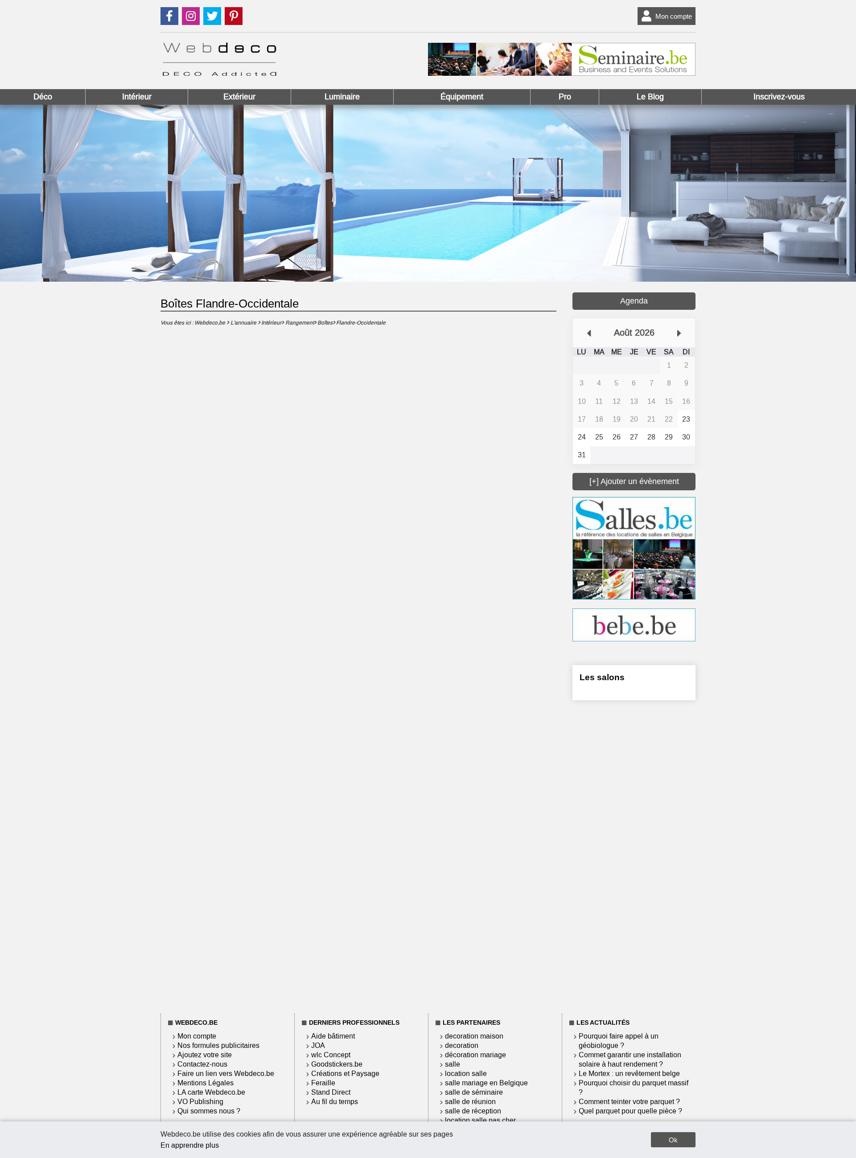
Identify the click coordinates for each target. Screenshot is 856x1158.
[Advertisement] (634, 855)
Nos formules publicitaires (218, 1045)
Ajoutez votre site (204, 1054)
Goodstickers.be (336, 1064)
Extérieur (239, 96)
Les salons (602, 677)
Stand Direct (330, 1092)
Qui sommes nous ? (208, 1111)
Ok (673, 1140)
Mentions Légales (205, 1083)
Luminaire (342, 96)
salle (452, 1064)
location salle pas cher (480, 1120)
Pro (565, 96)
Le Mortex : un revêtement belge (629, 1073)
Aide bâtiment (333, 1036)
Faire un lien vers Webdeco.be (225, 1073)
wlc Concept (330, 1054)
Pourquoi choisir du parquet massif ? (633, 1087)
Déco (42, 96)
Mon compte (673, 16)
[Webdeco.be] (219, 73)
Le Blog (650, 96)
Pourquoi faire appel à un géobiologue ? (618, 1040)
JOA (318, 1045)
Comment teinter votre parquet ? (629, 1101)
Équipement (461, 96)
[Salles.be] (634, 597)
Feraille (323, 1083)
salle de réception (473, 1111)
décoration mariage (475, 1054)
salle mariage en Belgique (486, 1083)
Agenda (634, 300)
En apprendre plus (189, 1145)
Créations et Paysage (345, 1073)
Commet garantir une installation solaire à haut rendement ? (630, 1059)
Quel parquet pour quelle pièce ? (630, 1111)
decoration (461, 1045)
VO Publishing (200, 1101)
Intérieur (137, 96)
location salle (466, 1073)
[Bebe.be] (634, 639)
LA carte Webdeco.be (211, 1092)
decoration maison (474, 1036)
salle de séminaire (474, 1092)
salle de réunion (470, 1101)
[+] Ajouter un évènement (634, 481)
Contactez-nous (202, 1064)
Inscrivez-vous (779, 96)
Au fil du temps (334, 1101)
